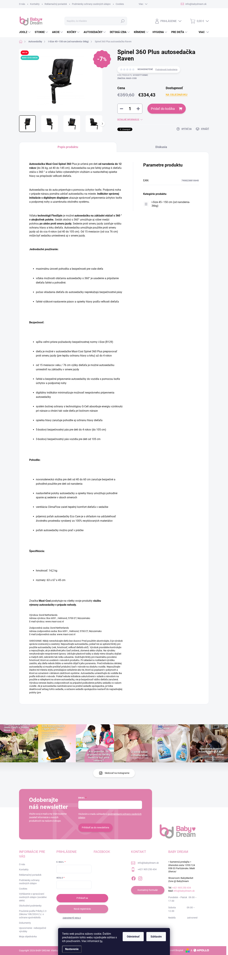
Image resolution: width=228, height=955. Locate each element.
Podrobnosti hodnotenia (166, 69)
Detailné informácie (128, 119)
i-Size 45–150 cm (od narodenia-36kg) (171, 203)
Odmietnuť (133, 936)
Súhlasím (156, 936)
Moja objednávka (28, 936)
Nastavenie (72, 949)
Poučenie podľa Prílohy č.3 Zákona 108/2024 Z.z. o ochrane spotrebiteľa (32, 914)
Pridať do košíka (163, 109)
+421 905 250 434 (147, 869)
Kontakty (35, 4)
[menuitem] (25, 32)
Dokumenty (25, 923)
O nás (22, 4)
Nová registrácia (82, 909)
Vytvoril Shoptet (175, 950)
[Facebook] (133, 877)
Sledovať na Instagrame (117, 773)
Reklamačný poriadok (56, 4)
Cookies (120, 4)
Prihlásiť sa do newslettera (95, 827)
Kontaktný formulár (148, 890)
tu (101, 941)
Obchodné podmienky (30, 905)
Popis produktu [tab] (68, 147)
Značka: (127, 78)
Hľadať (122, 21)
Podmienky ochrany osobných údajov (91, 4)
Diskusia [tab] (161, 147)
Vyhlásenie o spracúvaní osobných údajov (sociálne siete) (33, 897)
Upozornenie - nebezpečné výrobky (32, 930)
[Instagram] (140, 877)
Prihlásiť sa (82, 898)
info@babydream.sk (148, 863)
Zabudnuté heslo (72, 918)
